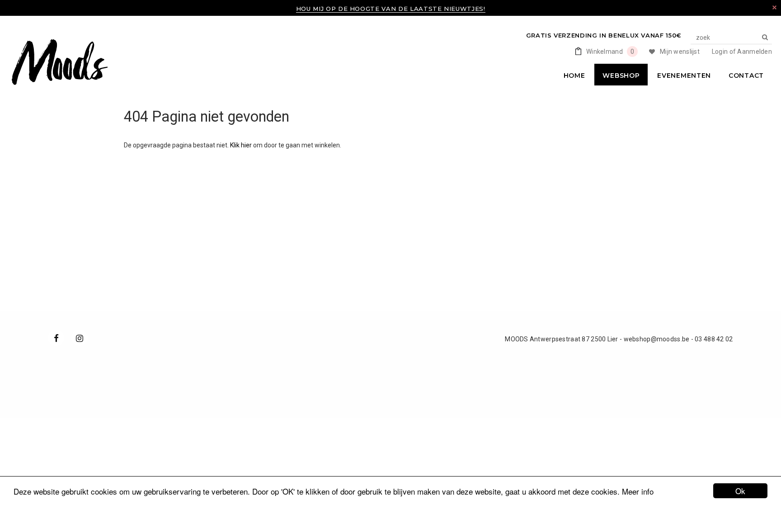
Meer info (638, 491)
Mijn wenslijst (680, 51)
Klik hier (241, 145)
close (774, 7)
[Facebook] (56, 338)
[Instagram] (79, 338)
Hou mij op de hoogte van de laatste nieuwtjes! (390, 8)
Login (720, 51)
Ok (740, 490)
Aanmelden (754, 51)
